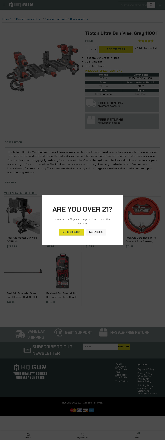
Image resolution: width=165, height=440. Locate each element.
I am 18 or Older (71, 232)
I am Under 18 (96, 232)
